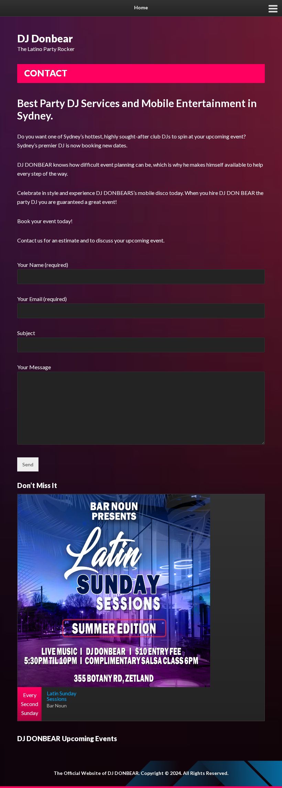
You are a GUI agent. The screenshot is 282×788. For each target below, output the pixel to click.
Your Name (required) (42, 264)
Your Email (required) (42, 299)
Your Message (34, 367)
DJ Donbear (45, 38)
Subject (26, 333)
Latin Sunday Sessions (61, 696)
